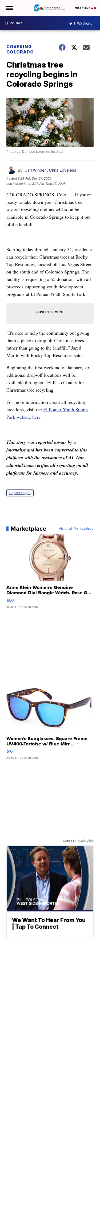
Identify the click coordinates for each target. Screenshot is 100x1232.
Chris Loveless (62, 170)
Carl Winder (35, 170)
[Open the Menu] (9, 8)
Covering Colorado (20, 49)
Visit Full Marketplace (76, 528)
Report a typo (20, 493)
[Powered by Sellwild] (86, 841)
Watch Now (84, 8)
